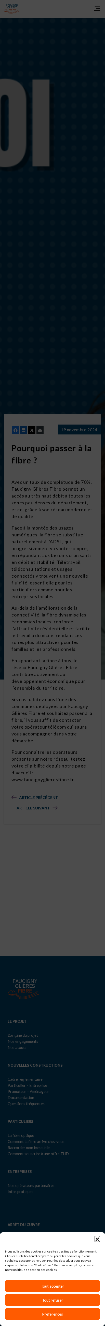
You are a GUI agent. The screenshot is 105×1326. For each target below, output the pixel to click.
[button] (97, 1238)
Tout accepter (52, 1286)
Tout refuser (52, 1300)
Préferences (52, 1314)
